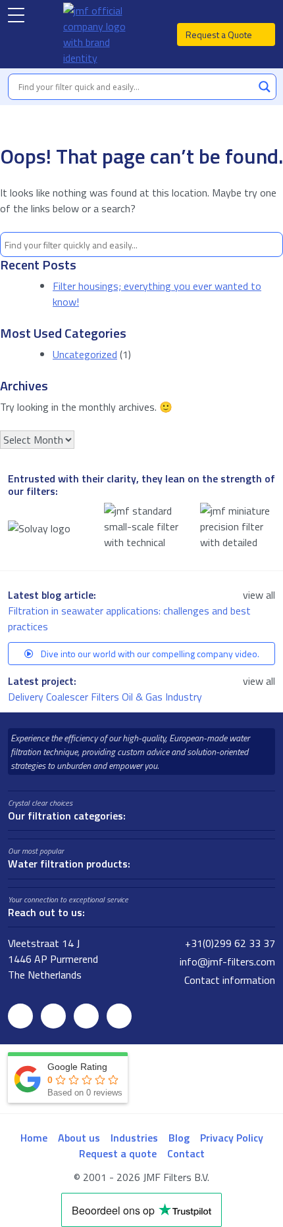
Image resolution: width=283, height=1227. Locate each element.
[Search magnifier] (264, 87)
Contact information (228, 980)
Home (33, 1138)
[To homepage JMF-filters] (101, 34)
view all (259, 595)
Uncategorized (85, 354)
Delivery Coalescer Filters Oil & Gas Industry (106, 697)
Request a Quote (220, 34)
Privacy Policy (231, 1138)
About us (79, 1138)
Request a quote (118, 1153)
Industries (134, 1138)
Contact (186, 1153)
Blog (179, 1138)
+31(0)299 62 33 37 (228, 943)
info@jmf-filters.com (226, 961)
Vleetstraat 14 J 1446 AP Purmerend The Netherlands (53, 959)
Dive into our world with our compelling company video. (149, 653)
